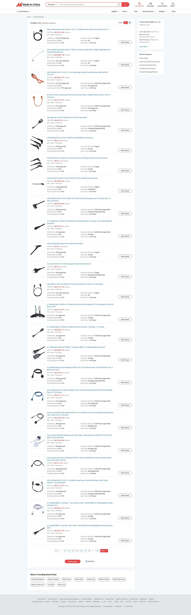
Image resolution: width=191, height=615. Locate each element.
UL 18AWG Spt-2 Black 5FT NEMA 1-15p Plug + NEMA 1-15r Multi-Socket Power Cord (76, 347)
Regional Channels (121, 599)
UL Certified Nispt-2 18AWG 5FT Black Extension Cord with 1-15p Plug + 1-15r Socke (75, 327)
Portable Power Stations (147, 68)
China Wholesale (86, 599)
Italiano (81, 601)
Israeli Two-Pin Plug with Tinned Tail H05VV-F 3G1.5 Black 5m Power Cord (72, 178)
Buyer (124, 11)
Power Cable (143, 58)
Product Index (134, 599)
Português (55, 601)
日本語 (116, 601)
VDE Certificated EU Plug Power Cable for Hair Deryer (65, 243)
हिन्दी (122, 601)
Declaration (118, 606)
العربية (104, 601)
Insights (151, 599)
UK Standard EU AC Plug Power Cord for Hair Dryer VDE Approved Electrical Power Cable (77, 158)
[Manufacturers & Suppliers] (28, 4)
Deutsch (88, 601)
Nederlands (96, 601)
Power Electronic (119, 579)
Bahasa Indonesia (153, 601)
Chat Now (90, 561)
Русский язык (72, 601)
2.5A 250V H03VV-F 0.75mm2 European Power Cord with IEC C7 (69, 264)
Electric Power (104, 579)
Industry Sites (110, 599)
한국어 (110, 601)
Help (135, 11)
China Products (52, 599)
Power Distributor (38, 579)
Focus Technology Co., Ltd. (81, 606)
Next (104, 551)
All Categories (23, 11)
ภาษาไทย (128, 601)
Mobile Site (143, 599)
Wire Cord (61, 585)
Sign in (173, 6)
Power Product (53, 579)
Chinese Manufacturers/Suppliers (69, 599)
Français (63, 601)
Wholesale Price (98, 599)
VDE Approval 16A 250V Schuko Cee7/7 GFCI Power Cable (67, 117)
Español (47, 601)
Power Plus (79, 579)
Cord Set (51, 585)
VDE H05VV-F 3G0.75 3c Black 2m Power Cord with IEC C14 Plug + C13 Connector (75, 284)
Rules (174, 11)
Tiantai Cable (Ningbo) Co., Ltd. (150, 22)
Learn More (144, 46)
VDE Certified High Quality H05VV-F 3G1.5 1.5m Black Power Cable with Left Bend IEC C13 (78, 29)
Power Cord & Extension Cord (149, 62)
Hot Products (41, 599)
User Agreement (108, 606)
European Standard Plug (147, 65)
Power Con (91, 579)
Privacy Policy (128, 606)
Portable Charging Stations (148, 72)
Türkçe (135, 601)
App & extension (148, 11)
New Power (67, 579)
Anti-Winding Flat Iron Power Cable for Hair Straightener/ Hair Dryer (70, 138)
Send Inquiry (125, 42)
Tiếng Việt (142, 601)
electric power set (38, 585)
